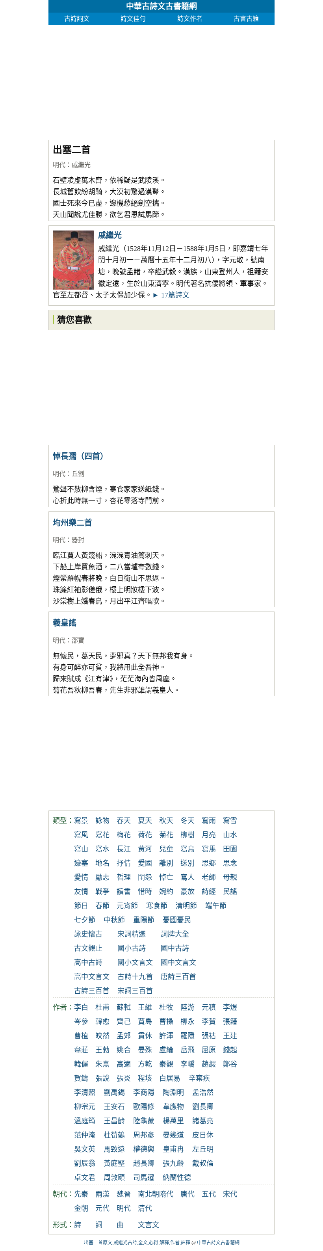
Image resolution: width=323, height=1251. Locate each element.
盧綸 (166, 1050)
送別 (187, 863)
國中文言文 (178, 963)
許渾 (166, 1036)
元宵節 (127, 906)
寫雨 (209, 821)
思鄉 (209, 863)
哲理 (124, 877)
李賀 (209, 1022)
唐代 (187, 1194)
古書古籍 (246, 18)
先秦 (81, 1194)
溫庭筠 (84, 1121)
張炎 (124, 1078)
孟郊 (124, 1036)
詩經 (209, 892)
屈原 (209, 1050)
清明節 (186, 906)
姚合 (124, 1050)
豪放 (187, 892)
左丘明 (202, 1149)
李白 (81, 1007)
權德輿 (143, 1149)
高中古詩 (88, 963)
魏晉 (124, 1194)
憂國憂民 (177, 920)
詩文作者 (189, 18)
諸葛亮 (202, 1121)
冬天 (187, 821)
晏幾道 (173, 1135)
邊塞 (81, 863)
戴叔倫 (202, 1163)
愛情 (81, 877)
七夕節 (84, 920)
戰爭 (102, 892)
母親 (230, 877)
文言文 (148, 1225)
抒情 (124, 863)
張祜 (209, 1036)
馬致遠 (114, 1149)
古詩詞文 (76, 18)
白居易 (169, 1078)
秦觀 (166, 1064)
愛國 (145, 863)
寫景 (81, 821)
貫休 (145, 1036)
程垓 (145, 1078)
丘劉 (78, 473)
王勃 (102, 1050)
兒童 (166, 849)
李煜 (230, 1007)
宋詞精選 (131, 934)
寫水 (102, 849)
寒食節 (156, 906)
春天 (124, 821)
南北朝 (148, 1194)
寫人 (187, 877)
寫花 (102, 835)
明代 (59, 165)
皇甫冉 (173, 1149)
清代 (145, 1208)
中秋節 (114, 920)
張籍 (230, 1022)
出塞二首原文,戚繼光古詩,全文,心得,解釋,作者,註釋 (137, 1242)
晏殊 (145, 1050)
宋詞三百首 (135, 991)
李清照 (84, 1093)
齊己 (124, 1022)
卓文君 (84, 1178)
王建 (230, 1036)
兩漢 (102, 1194)
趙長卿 (143, 1163)
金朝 (81, 1208)
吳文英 (84, 1149)
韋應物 (173, 1107)
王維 (145, 1007)
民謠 (230, 892)
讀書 (124, 892)
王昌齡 (114, 1121)
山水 (230, 835)
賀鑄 (81, 1078)
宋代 (230, 1194)
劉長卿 (202, 1107)
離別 (166, 863)
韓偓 (81, 1064)
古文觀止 (88, 948)
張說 (102, 1078)
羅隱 (187, 1036)
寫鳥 (187, 849)
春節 (102, 906)
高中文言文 (92, 977)
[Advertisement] (161, 80)
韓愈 (102, 1022)
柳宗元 (84, 1107)
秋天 (166, 821)
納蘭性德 (177, 1178)
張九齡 (173, 1163)
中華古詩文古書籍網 (161, 6)
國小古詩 (131, 948)
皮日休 (202, 1135)
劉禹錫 (114, 1093)
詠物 (102, 821)
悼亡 (166, 877)
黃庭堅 (114, 1163)
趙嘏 (209, 1064)
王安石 (114, 1107)
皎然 (102, 1036)
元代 (102, 1208)
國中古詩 (175, 948)
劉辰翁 (84, 1163)
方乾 (145, 1064)
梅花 (124, 835)
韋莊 (81, 1050)
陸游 (187, 1007)
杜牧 (166, 1007)
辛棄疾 (199, 1078)
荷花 (145, 835)
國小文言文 (135, 963)
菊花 (166, 835)
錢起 (230, 1050)
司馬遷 (143, 1178)
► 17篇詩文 (170, 295)
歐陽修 (143, 1107)
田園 (230, 849)
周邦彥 (143, 1135)
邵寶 (78, 640)
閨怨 (145, 877)
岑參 (81, 1022)
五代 (209, 1194)
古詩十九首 (135, 977)
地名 (102, 863)
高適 (124, 1064)
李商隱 (143, 1093)
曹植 (81, 1036)
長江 (124, 849)
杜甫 (102, 1007)
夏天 (145, 821)
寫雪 (230, 821)
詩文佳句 (133, 18)
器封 (78, 540)
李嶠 (187, 1064)
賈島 (145, 1022)
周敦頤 (114, 1178)
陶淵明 (173, 1093)
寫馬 (209, 849)
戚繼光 (81, 165)
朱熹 (102, 1064)
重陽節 (143, 920)
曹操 (166, 1022)
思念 (230, 863)
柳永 (187, 1022)
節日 (81, 906)
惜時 (145, 892)
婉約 (166, 892)
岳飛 (187, 1050)
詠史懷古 (88, 934)
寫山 (81, 849)
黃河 (145, 849)
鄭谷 (230, 1064)
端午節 (215, 906)
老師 (209, 877)
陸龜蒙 (143, 1121)
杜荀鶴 (114, 1135)
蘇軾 (124, 1007)
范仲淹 (84, 1135)
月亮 (209, 835)
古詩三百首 (92, 991)
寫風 (81, 835)
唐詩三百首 (178, 977)
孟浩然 (202, 1093)
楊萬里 (173, 1121)
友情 (81, 892)
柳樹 (187, 835)
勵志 (102, 877)
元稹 (209, 1007)
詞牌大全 (175, 934)
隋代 (166, 1194)
